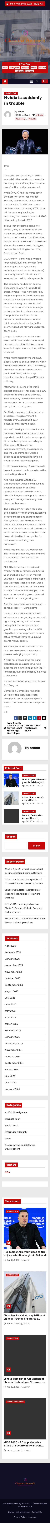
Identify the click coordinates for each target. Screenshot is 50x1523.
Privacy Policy (20, 1517)
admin (21, 111)
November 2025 (13, 971)
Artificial (25, 67)
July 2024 (10, 1076)
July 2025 (10, 997)
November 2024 (14, 1050)
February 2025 (13, 1030)
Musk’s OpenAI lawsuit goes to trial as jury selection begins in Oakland (25, 1253)
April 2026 (10, 945)
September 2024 (14, 1063)
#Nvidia (39, 115)
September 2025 (14, 985)
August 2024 (11, 1069)
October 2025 (12, 978)
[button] (37, 81)
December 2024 (14, 1043)
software (19, 71)
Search (11, 836)
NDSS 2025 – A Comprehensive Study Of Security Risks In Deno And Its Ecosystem (24, 908)
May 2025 (10, 1010)
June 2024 (10, 1082)
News (8, 1138)
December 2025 (14, 965)
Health (34, 67)
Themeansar (26, 1506)
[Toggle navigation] (31, 81)
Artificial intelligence (16, 1112)
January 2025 (12, 1037)
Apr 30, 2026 (28, 785)
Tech (5, 67)
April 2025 (10, 1017)
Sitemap (32, 1517)
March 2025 (11, 1023)
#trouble (32, 119)
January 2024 (12, 1089)
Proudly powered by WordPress (17, 1503)
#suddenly (20, 119)
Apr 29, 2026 (28, 803)
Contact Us (37, 1512)
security (42, 67)
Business (29, 71)
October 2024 (12, 1056)
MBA (7, 1172)
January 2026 (12, 958)
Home (11, 1512)
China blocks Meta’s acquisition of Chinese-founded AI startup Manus (24, 1319)
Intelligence (14, 67)
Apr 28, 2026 (28, 821)
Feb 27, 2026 (13, 1450)
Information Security (16, 1132)
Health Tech (11, 1125)
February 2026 (13, 952)
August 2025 (11, 991)
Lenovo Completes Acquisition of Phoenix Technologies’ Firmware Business (23, 893)
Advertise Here (23, 1512)
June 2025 (10, 1004)
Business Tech (11, 93)
